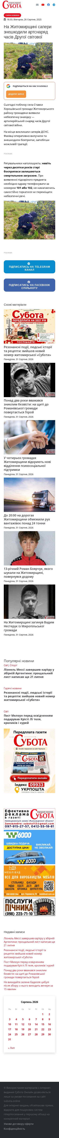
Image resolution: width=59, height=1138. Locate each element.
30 (49, 1034)
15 (42, 1024)
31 (9, 1039)
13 (29, 1024)
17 (9, 1029)
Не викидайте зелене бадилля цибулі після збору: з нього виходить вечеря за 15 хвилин (28, 985)
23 (49, 1029)
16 (49, 1024)
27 (29, 1034)
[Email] (37, 4)
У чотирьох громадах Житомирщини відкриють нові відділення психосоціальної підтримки (27, 464)
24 (9, 1034)
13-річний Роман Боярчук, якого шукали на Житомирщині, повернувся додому (28, 573)
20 (29, 1029)
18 (16, 1029)
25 (16, 1034)
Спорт (13, 665)
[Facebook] (48, 4)
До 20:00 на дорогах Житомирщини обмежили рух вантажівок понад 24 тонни (27, 519)
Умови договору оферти (19, 1124)
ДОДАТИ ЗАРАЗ (16, 94)
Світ (6, 665)
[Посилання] (12, 5)
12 (22, 1024)
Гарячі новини (13, 688)
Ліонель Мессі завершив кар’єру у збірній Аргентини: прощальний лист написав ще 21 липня (29, 673)
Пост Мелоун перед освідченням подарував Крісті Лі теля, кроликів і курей (28, 719)
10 (9, 1024)
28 (36, 1034)
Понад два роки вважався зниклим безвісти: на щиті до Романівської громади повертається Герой (26, 406)
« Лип (11, 1048)
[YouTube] (42, 4)
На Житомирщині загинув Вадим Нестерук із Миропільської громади (29, 626)
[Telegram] (53, 4)
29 (42, 1034)
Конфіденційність (14, 1128)
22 (42, 1029)
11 (16, 1024)
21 (36, 1029)
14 (36, 1024)
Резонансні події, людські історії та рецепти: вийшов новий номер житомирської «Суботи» (28, 351)
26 (22, 1034)
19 (22, 1029)
